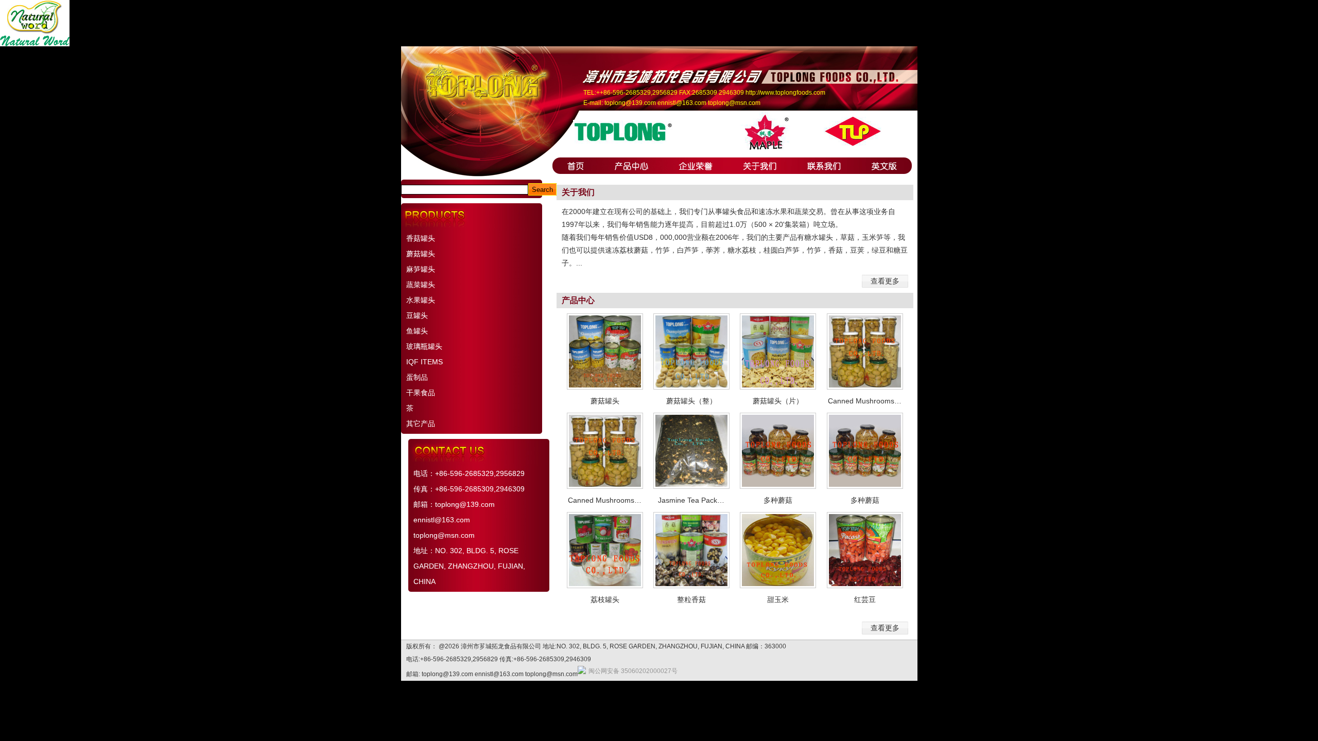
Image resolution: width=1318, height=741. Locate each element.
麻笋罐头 (420, 269)
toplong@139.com (630, 103)
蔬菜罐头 (420, 284)
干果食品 (420, 393)
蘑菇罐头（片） (778, 401)
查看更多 (885, 281)
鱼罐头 (417, 331)
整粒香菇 (691, 599)
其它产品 (420, 423)
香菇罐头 (420, 238)
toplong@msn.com (734, 103)
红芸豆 (865, 599)
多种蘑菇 (778, 500)
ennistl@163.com (681, 103)
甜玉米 (778, 599)
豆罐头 (417, 315)
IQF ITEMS (424, 362)
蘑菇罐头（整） (691, 401)
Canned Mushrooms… (864, 401)
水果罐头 (420, 300)
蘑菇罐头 (420, 254)
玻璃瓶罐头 (424, 346)
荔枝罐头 (605, 599)
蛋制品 (417, 377)
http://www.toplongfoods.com (785, 92)
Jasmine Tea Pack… (691, 500)
